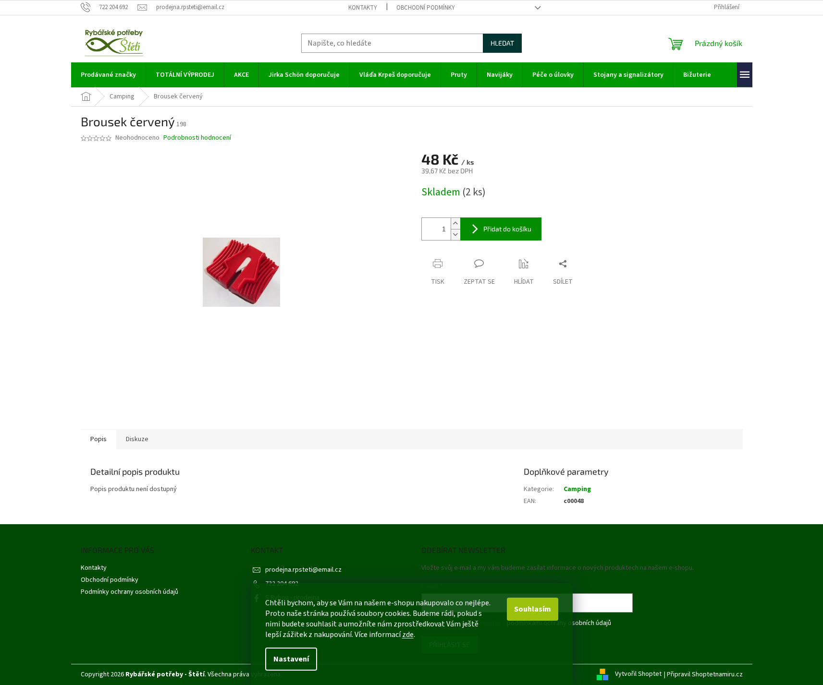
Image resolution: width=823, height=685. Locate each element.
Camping (577, 489)
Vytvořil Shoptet (638, 674)
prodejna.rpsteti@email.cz (303, 570)
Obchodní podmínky (425, 7)
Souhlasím (532, 609)
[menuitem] (108, 74)
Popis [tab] (98, 439)
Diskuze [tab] (137, 439)
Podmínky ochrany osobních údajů (129, 592)
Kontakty (362, 7)
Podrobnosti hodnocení (197, 138)
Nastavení (291, 659)
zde (408, 634)
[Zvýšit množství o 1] (455, 223)
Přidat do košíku (507, 229)
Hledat (502, 43)
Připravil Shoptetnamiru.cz (705, 674)
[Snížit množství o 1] (455, 234)
